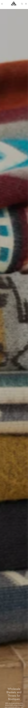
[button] (22, 3)
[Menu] (2, 3)
